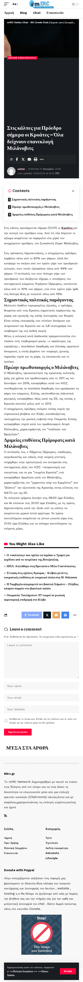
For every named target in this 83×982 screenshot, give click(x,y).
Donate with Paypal (19, 870)
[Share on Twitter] (23, 159)
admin (21, 169)
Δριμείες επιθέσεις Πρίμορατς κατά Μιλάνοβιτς (42, 214)
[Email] (29, 159)
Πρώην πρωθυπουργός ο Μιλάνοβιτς (35, 207)
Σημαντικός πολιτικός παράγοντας (34, 199)
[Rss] (5, 816)
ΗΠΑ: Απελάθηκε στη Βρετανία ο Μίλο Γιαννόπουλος (41, 566)
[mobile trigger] (7, 4)
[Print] (35, 159)
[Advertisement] (41, 93)
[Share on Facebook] (17, 159)
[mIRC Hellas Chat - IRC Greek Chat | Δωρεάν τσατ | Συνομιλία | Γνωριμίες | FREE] (41, 4)
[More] (42, 159)
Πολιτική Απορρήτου (23, 971)
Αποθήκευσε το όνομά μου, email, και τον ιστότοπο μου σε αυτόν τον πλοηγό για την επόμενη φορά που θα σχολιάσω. (43, 721)
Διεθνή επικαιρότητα (22, 58)
